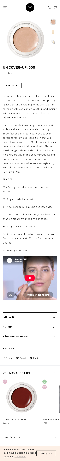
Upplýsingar (12, 438)
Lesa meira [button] (20, 456)
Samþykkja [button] (46, 453)
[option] (25, 40)
